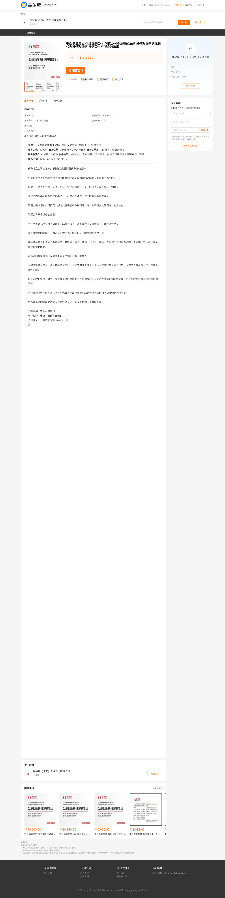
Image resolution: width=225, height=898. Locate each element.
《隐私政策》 (191, 139)
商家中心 (189, 5)
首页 (143, 5)
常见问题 (48, 872)
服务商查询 (122, 876)
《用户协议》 (180, 139)
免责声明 (84, 876)
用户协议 (84, 872)
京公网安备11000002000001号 (108, 890)
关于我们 (121, 872)
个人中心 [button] (164, 5)
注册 (202, 5)
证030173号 (85, 890)
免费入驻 (178, 5)
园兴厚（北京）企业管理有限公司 (48, 20)
